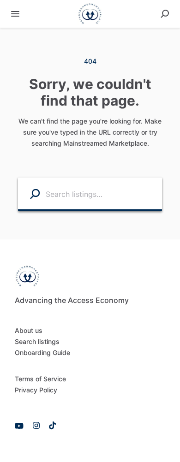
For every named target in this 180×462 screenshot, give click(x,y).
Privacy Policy (36, 390)
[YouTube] (21, 425)
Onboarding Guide (42, 352)
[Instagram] (36, 425)
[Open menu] (15, 14)
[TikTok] (50, 425)
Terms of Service (40, 379)
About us (28, 330)
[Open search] (165, 14)
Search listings (37, 341)
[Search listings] (29, 193)
